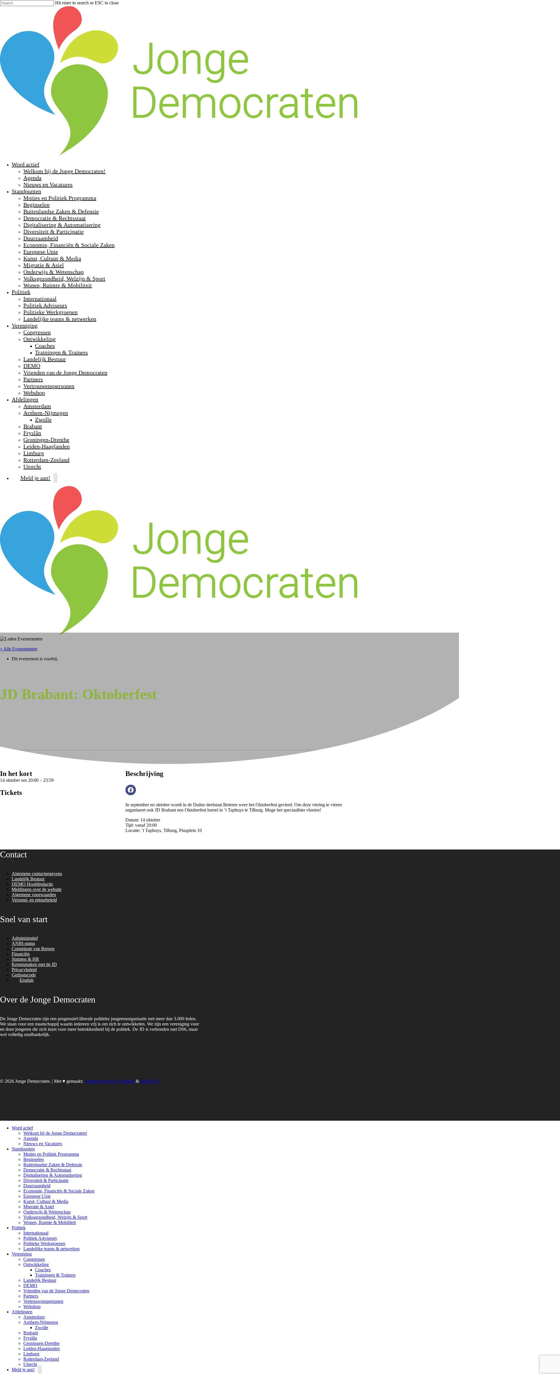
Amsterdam (37, 406)
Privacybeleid (24, 969)
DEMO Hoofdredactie (32, 884)
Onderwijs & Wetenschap (53, 272)
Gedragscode (24, 974)
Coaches (45, 345)
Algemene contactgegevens (37, 873)
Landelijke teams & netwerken (59, 319)
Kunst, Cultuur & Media (52, 258)
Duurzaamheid (40, 238)
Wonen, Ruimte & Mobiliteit (57, 285)
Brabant (32, 426)
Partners (33, 379)
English (27, 980)
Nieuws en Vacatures (48, 184)
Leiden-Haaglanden (46, 446)
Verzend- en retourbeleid (34, 899)
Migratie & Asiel (43, 265)
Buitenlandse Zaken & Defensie (61, 211)
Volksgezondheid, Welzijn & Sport (64, 278)
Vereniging (24, 325)
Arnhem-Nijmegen (44, 413)
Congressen (37, 332)
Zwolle (43, 419)
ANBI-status (23, 943)
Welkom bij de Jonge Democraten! (64, 171)
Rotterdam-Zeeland (46, 460)
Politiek (20, 292)
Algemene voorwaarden (34, 894)
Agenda (32, 178)
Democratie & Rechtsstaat (54, 218)
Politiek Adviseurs (45, 305)
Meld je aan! (35, 478)
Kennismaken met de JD (34, 964)
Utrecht (30, 1364)
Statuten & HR (25, 959)
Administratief (25, 938)
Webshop (34, 392)
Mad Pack (149, 1081)
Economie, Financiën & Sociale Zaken (69, 245)
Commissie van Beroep (33, 948)
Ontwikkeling (38, 339)
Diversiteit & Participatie (53, 231)
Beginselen (36, 204)
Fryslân (32, 433)
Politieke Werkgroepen (50, 312)
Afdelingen (24, 399)
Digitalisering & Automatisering (62, 225)
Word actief (25, 164)
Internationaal (40, 298)
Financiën (21, 953)
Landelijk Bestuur (44, 359)
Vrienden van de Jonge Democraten (65, 372)
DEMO (31, 366)
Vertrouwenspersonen (48, 386)
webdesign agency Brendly (110, 1081)
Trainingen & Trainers (61, 352)
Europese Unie (40, 251)
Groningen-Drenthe (46, 439)
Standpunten (26, 191)
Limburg (33, 453)
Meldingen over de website (37, 889)
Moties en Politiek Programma (59, 198)
